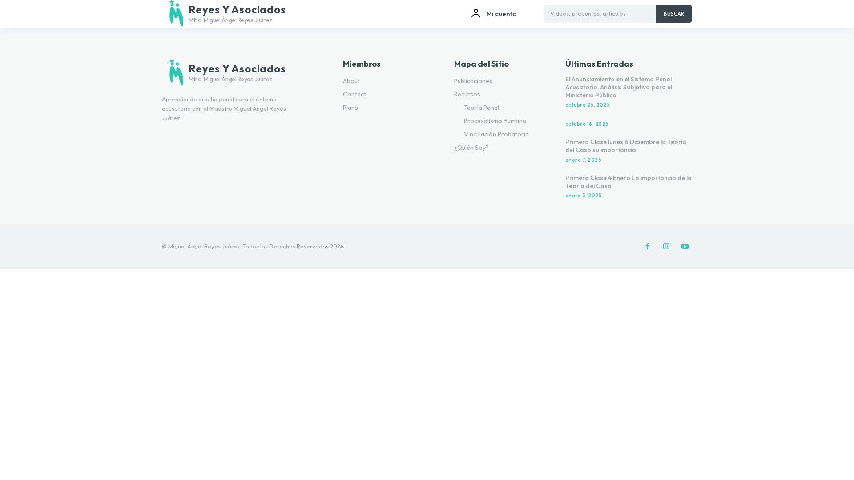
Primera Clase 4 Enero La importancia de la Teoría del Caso (628, 182)
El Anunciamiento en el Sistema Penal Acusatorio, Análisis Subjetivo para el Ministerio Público (618, 87)
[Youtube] (685, 247)
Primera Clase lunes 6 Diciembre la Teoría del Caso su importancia (625, 146)
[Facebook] (647, 247)
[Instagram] (666, 247)
